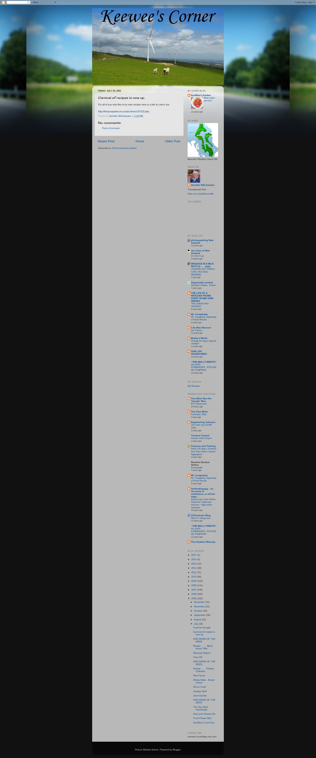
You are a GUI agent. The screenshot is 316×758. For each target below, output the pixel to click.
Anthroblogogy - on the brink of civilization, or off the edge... (203, 493)
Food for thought (202, 627)
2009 (194, 581)
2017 (194, 555)
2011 (194, 572)
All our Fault (199, 687)
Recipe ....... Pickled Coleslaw (203, 670)
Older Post (172, 141)
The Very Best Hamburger (200, 708)
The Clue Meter (199, 411)
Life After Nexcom (201, 327)
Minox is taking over (200, 518)
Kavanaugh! (196, 467)
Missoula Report (201, 653)
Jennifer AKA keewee (202, 185)
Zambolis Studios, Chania (203, 285)
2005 (194, 598)
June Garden (200, 695)
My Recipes (194, 386)
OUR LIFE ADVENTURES (199, 352)
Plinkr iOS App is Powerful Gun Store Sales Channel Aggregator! (203, 451)
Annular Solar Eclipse (201, 438)
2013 (194, 563)
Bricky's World (199, 338)
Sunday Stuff (200, 691)
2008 (194, 585)
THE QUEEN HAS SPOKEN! (200, 305)
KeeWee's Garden (201, 95)
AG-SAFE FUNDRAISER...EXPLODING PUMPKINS (203, 367)
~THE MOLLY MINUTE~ (204, 362)
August (198, 619)
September (200, 615)
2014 (194, 559)
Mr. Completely (199, 314)
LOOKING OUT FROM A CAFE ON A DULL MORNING (203, 272)
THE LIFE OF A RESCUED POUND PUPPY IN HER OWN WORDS (202, 297)
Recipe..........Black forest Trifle (203, 647)
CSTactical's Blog (201, 515)
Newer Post (106, 141)
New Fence (199, 675)
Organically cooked (202, 282)
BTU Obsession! (199, 404)
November (199, 606)
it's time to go (197, 256)
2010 (194, 577)
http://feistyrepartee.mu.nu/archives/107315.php (123, 111)
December (199, 602)
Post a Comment (111, 128)
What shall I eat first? (209, 99)
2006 (194, 594)
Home (140, 141)
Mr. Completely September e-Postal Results (203, 318)
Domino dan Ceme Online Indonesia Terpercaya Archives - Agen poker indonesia (203, 503)
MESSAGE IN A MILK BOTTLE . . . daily (202, 265)
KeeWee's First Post (203, 722)
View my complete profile (201, 194)
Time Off (197, 657)
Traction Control (200, 435)
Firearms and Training (203, 446)
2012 (194, 568)
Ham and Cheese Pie (204, 714)
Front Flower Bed (202, 718)
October (198, 611)
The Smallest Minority (203, 542)
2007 (194, 590)
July (196, 624)
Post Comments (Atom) (124, 148)
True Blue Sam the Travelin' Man (201, 399)
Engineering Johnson (203, 422)
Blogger (177, 749)
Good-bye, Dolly (198, 414)
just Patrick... (197, 330)
